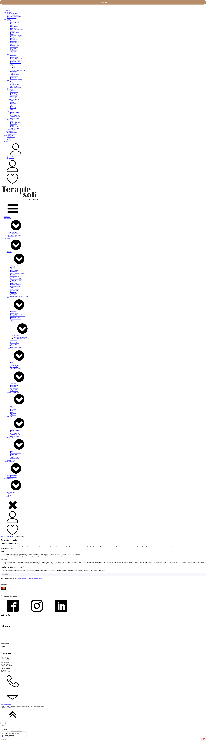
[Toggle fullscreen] (4, 739)
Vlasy (8, 80)
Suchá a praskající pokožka (17, 29)
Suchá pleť (13, 51)
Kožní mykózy (14, 26)
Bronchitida (13, 103)
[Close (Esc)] (1, 739)
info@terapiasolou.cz (6, 704)
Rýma (11, 105)
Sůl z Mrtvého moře (12, 13)
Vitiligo (12, 34)
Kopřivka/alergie (14, 32)
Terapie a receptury (9, 131)
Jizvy (11, 44)
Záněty (12, 66)
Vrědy (11, 73)
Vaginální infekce (14, 126)
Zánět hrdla (13, 109)
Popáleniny (13, 38)
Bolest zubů (13, 93)
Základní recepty (9, 536)
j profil (4, 619)
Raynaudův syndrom (15, 63)
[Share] (3, 739)
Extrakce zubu (14, 95)
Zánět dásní (13, 90)
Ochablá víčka (14, 47)
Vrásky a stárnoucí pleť (16, 36)
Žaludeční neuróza (15, 116)
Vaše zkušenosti (11, 137)
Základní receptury (12, 132)
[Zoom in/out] (6, 739)
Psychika (9, 111)
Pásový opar (13, 28)
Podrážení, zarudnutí (15, 41)
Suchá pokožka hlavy (15, 87)
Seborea (12, 83)
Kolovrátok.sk (8, 707)
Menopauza (13, 125)
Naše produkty (7, 12)
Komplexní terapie (11, 134)
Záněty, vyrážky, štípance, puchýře (19, 52)
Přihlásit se (10, 156)
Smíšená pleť (13, 50)
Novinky (3, 632)
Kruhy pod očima (14, 45)
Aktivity (9, 140)
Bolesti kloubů (14, 57)
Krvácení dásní (14, 92)
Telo (8, 54)
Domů (2, 536)
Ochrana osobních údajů (7, 641)
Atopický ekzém (14, 22)
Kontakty (6, 141)
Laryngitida (13, 108)
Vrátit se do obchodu (16, 731)
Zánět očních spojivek (19, 70)
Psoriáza (12, 23)
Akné (11, 25)
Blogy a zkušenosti (9, 135)
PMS (11, 121)
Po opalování (13, 39)
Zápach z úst (13, 96)
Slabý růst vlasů (14, 86)
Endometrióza (13, 124)
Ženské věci (10, 119)
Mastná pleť (13, 48)
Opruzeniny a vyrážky (16, 35)
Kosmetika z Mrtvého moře (14, 16)
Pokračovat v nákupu (8, 737)
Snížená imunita (14, 76)
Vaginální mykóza (14, 128)
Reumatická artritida (15, 61)
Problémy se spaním (15, 113)
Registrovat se (10, 158)
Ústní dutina (10, 89)
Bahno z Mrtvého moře (13, 15)
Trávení (12, 64)
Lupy (11, 81)
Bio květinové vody (12, 18)
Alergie (12, 100)
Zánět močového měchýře (20, 68)
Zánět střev (16, 67)
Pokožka (9, 21)
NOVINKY (7, 10)
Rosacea (12, 31)
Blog (8, 138)
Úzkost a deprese (14, 112)
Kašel (11, 106)
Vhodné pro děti (11, 129)
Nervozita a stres (14, 118)
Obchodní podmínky (6, 638)
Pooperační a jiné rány (16, 79)
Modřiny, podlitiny (15, 42)
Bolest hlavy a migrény (16, 58)
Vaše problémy (7, 19)
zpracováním (22, 578)
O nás (2, 630)
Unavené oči (13, 71)
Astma (12, 102)
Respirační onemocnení (13, 99)
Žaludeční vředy (14, 74)
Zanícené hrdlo (14, 97)
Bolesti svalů (13, 55)
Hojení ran (13, 77)
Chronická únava (14, 115)
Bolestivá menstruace (15, 122)
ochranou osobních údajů (35, 578)
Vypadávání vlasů (14, 84)
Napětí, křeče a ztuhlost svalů (17, 60)
